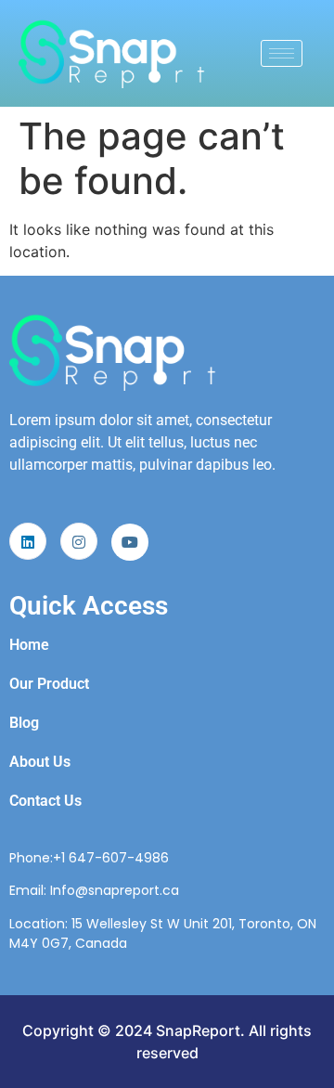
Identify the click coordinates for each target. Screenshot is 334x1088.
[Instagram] (78, 541)
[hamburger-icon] (281, 53)
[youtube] (129, 542)
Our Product (49, 684)
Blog (24, 723)
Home (29, 645)
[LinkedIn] (27, 541)
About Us (40, 762)
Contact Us (45, 801)
